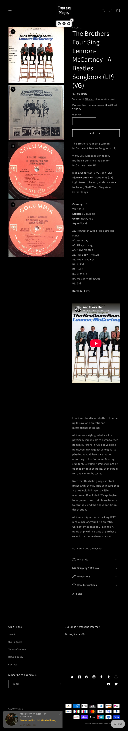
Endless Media (97, 723)
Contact (12, 664)
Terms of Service (17, 649)
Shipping (89, 99)
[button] (10, 10)
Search (12, 634)
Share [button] (79, 593)
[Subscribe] (60, 684)
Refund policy (15, 656)
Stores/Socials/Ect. (76, 634)
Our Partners (15, 641)
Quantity (76, 114)
